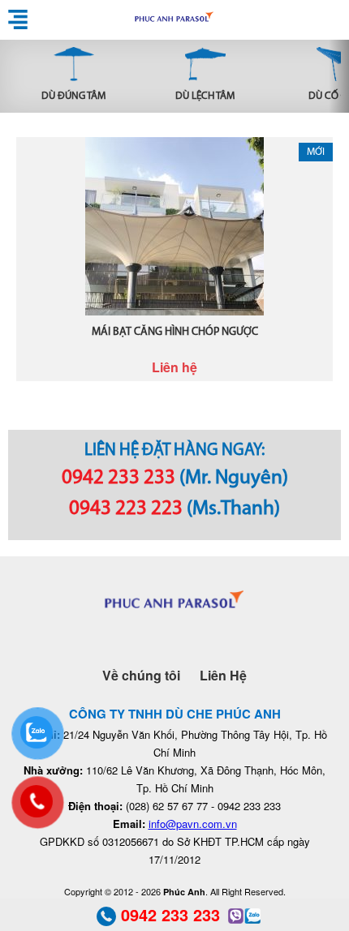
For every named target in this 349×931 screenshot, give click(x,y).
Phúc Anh (174, 20)
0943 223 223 (126, 509)
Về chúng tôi (141, 675)
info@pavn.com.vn (193, 823)
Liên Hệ (223, 675)
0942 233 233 (118, 478)
